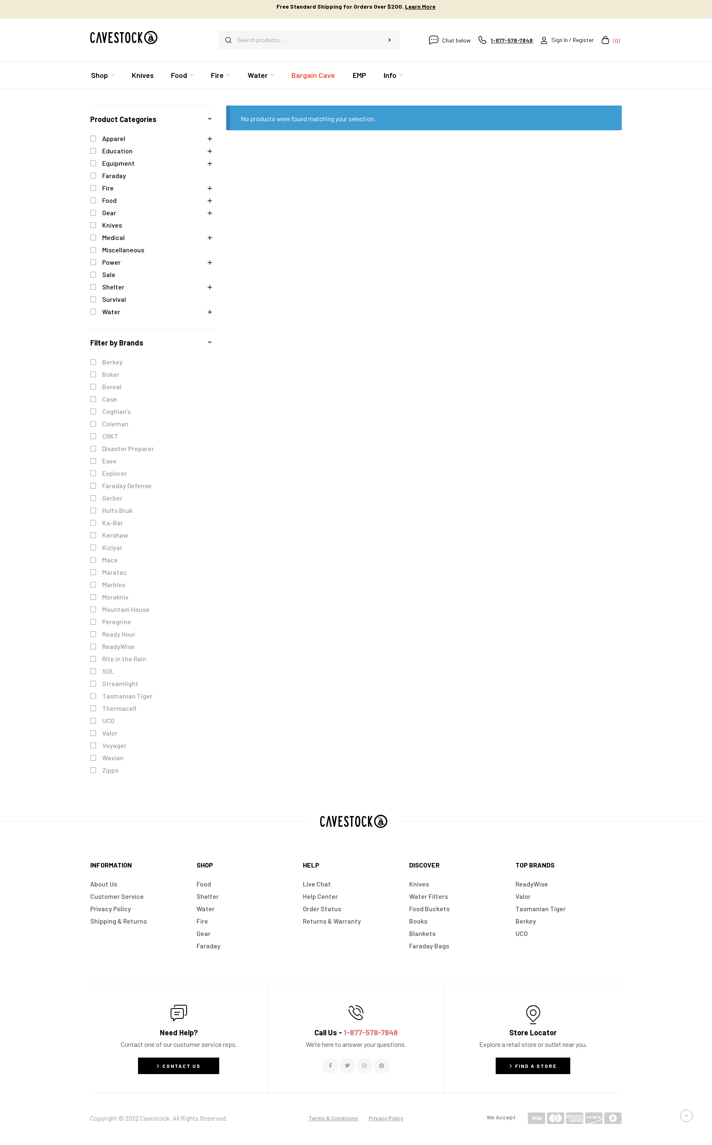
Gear (109, 212)
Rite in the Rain (124, 659)
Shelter (113, 287)
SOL (108, 671)
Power (111, 262)
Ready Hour (119, 634)
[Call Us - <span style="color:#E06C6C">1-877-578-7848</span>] (356, 1012)
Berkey (112, 362)
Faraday (114, 175)
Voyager (114, 745)
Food (109, 200)
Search (389, 40)
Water (111, 311)
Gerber (112, 498)
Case (109, 399)
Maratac (114, 572)
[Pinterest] (381, 1066)
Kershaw (115, 535)
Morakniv (115, 597)
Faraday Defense (127, 485)
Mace (110, 560)
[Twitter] (347, 1066)
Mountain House (126, 609)
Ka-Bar (112, 523)
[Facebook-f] (330, 1066)
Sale (108, 274)
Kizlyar (112, 547)
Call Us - (356, 1032)
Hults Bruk (117, 510)
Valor (109, 733)
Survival (114, 299)
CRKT (110, 436)
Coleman (115, 424)
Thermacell (119, 708)
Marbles (113, 584)
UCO (108, 720)
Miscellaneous (123, 250)
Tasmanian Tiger (127, 696)
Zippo (110, 770)
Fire (108, 188)
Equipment (118, 163)
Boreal (112, 386)
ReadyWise (118, 646)
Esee (109, 461)
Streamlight (120, 683)
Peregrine (116, 621)
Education (117, 151)
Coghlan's (116, 411)
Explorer (114, 473)
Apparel (113, 138)
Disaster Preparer (128, 448)
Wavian (113, 758)
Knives (112, 225)
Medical (113, 237)
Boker (110, 374)
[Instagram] (364, 1066)
